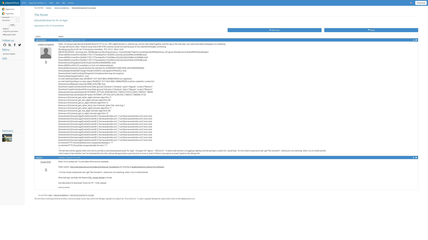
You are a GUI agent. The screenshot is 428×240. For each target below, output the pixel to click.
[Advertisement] (12, 94)
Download (421, 3)
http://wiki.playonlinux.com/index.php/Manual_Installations (94, 167)
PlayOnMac (9, 14)
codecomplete (41, 40)
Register (6, 29)
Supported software (36, 3)
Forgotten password (10, 31)
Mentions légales (9, 54)
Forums (70, 3)
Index (50, 195)
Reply (372, 30)
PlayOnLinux (9, 9)
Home (24, 3)
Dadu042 (39, 157)
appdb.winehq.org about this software (148, 167)
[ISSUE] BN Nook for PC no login (82, 195)
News (51, 3)
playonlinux (12, 2)
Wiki (63, 3)
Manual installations (61, 8)
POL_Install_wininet (96, 177)
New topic (275, 30)
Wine (58, 3)
